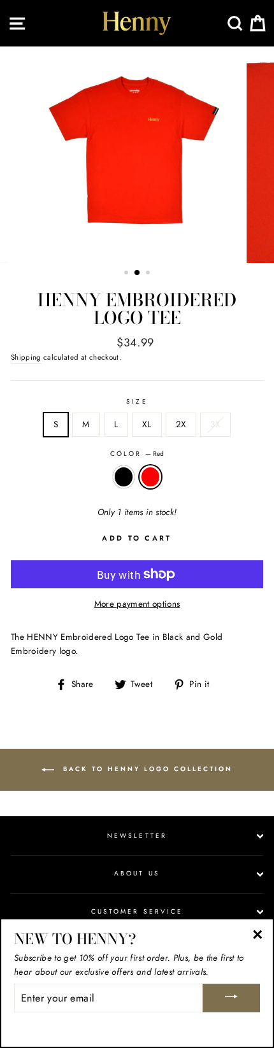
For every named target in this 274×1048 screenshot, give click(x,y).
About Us (136, 873)
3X (215, 424)
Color (137, 453)
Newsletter (137, 835)
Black (123, 476)
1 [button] (127, 274)
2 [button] (137, 273)
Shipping (26, 357)
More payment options (137, 603)
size (136, 401)
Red (150, 476)
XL (147, 424)
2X (181, 424)
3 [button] (149, 274)
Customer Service (137, 911)
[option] (137, 154)
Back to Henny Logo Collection (146, 769)
